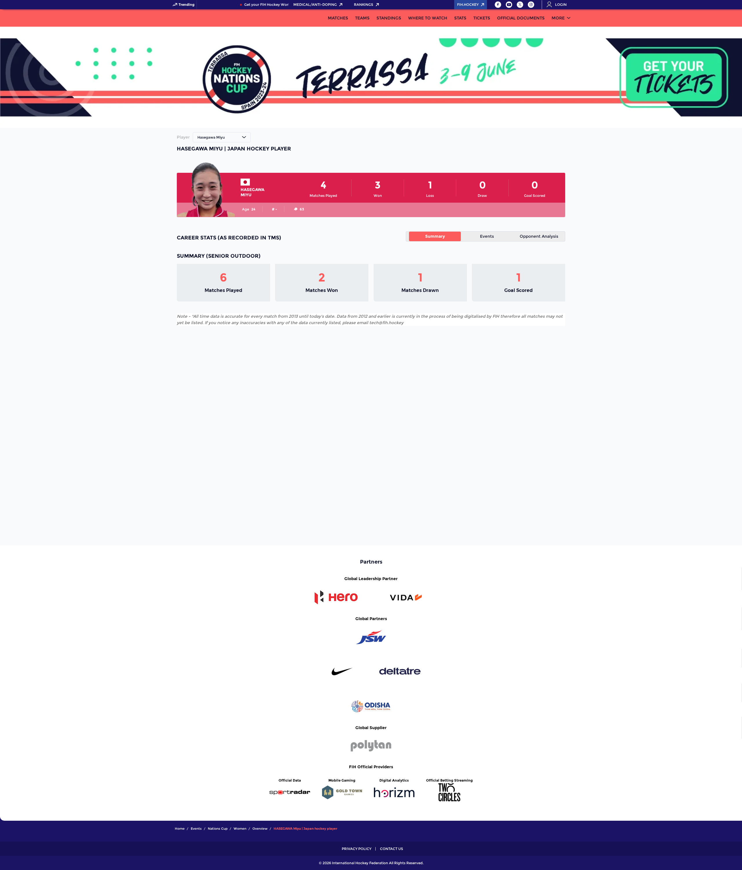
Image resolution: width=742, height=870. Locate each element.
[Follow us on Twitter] (520, 4)
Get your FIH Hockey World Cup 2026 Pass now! (279, 4)
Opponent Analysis (539, 236)
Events (487, 236)
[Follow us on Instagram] (531, 4)
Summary (435, 236)
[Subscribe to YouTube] (509, 4)
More (558, 18)
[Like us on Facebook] (498, 4)
